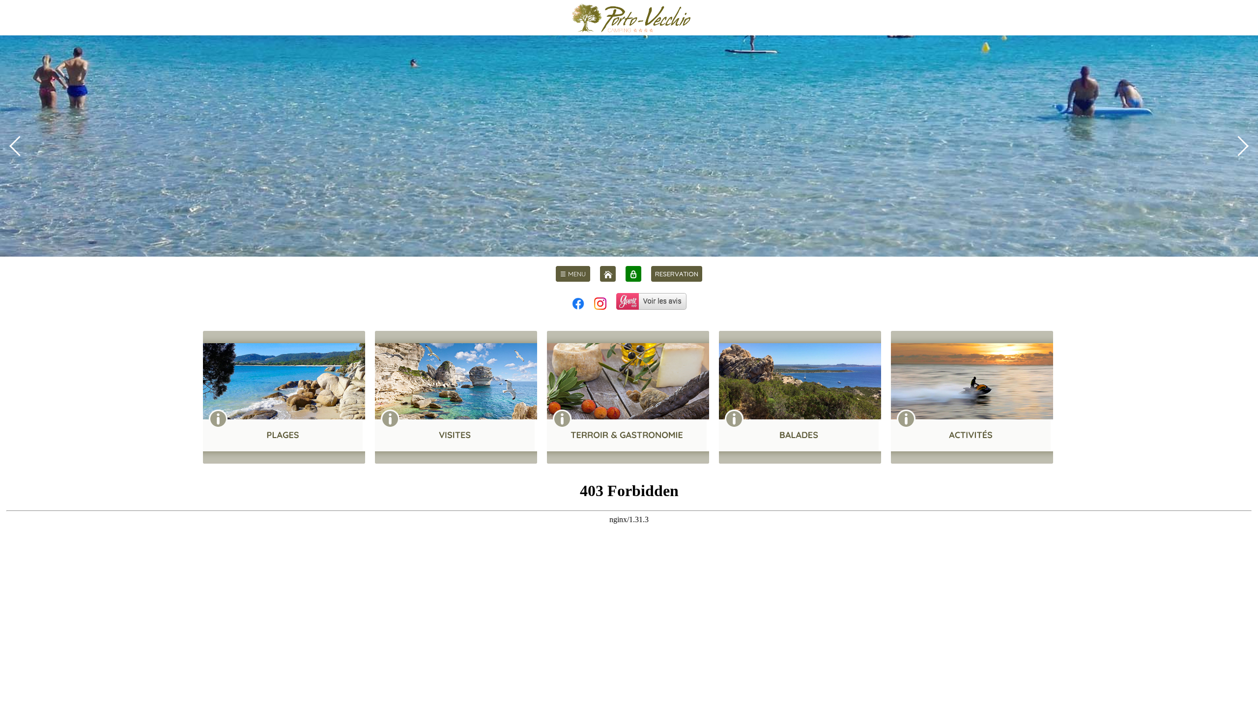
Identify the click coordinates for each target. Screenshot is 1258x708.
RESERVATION (676, 274)
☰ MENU (573, 274)
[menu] (573, 273)
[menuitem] (573, 273)
